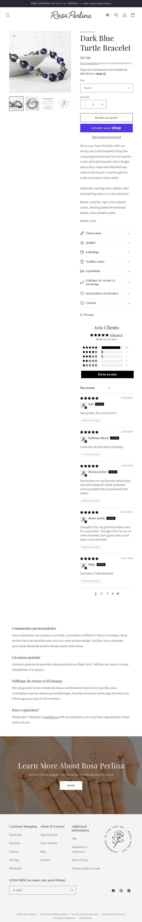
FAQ (74, 838)
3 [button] (107, 593)
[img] (89, 398)
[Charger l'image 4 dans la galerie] (64, 104)
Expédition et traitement (80, 849)
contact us (51, 717)
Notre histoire (48, 843)
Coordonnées (85, 918)
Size (82, 80)
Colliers (13, 851)
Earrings (14, 860)
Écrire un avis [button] (107, 374)
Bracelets (14, 843)
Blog (43, 851)
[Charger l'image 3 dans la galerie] (48, 104)
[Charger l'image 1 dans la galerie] (16, 104)
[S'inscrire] (71, 890)
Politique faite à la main (86, 868)
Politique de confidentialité (85, 914)
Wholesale (15, 868)
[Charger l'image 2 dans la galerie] (32, 104)
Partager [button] (89, 314)
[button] (8, 15)
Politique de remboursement (54, 914)
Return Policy (80, 860)
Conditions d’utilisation (114, 914)
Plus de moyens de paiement (106, 136)
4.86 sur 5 (116, 335)
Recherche (15, 834)
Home (71, 785)
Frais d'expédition (89, 63)
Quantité (84, 97)
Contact (45, 860)
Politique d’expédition (64, 918)
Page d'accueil (48, 834)
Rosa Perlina (30, 914)
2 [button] (101, 593)
